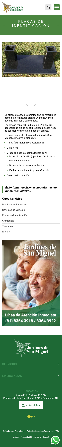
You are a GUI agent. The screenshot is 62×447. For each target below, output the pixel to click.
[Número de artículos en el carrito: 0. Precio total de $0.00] (48, 7)
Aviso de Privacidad (21, 437)
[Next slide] (34, 104)
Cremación (8, 220)
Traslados (7, 226)
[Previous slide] (27, 104)
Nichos (6, 231)
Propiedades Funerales (14, 204)
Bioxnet (46, 437)
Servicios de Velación (13, 210)
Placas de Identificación (15, 215)
